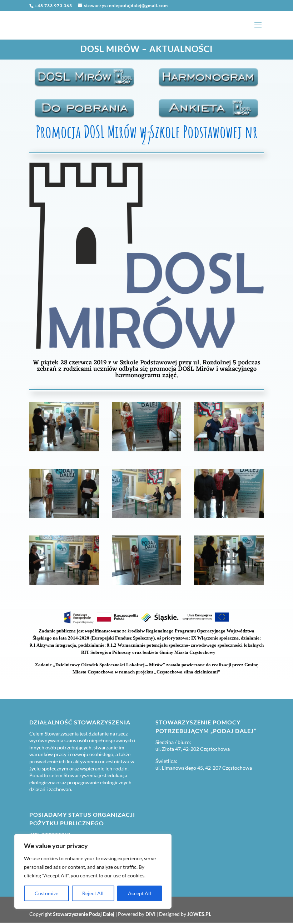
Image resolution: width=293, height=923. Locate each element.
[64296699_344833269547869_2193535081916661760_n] (64, 584)
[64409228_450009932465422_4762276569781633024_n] (229, 518)
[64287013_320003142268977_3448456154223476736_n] (147, 518)
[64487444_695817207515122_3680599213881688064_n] (147, 451)
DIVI (150, 914)
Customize (46, 893)
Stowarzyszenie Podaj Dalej (83, 914)
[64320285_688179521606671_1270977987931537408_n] (64, 451)
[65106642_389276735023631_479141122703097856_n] (147, 584)
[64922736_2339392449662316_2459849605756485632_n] (64, 518)
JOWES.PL (199, 914)
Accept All (139, 893)
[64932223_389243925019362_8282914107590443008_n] (229, 451)
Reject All (93, 893)
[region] (93, 871)
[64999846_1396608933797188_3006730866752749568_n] (229, 584)
